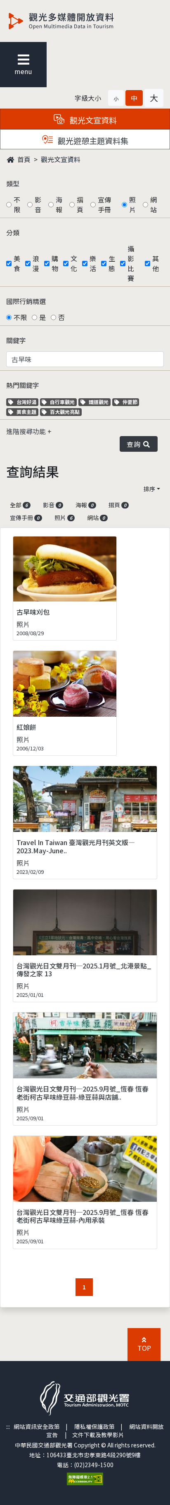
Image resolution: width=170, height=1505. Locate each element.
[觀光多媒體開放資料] (74, 21)
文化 (74, 263)
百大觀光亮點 (65, 411)
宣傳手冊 (104, 204)
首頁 (23, 159)
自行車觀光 (62, 401)
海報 (59, 204)
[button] (116, 98)
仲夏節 (130, 401)
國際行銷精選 (26, 301)
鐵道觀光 (99, 401)
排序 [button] (149, 489)
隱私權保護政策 (94, 1426)
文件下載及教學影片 (98, 1435)
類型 (12, 183)
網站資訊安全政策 (37, 1426)
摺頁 (80, 204)
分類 (12, 232)
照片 (132, 204)
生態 (112, 263)
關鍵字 (16, 340)
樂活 (93, 263)
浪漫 (36, 263)
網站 (153, 204)
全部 (19, 505)
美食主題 (27, 411)
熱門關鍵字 (22, 385)
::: (8, 1426)
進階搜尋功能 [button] (26, 431)
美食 (17, 263)
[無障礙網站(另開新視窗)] (85, 1478)
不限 (17, 204)
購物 (55, 263)
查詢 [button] (135, 444)
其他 (155, 263)
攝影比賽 (131, 263)
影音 (38, 204)
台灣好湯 (27, 401)
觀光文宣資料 (60, 159)
